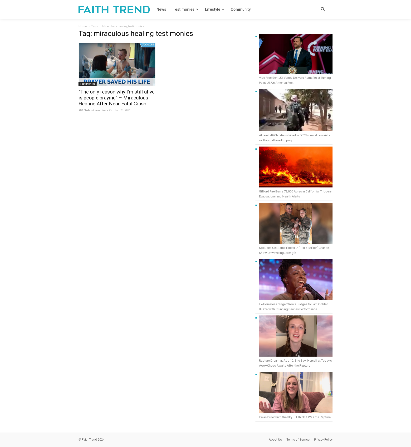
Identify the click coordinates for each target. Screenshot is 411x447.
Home (82, 26)
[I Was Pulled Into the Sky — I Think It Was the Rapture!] (296, 393)
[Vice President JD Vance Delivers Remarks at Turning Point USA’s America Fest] (296, 54)
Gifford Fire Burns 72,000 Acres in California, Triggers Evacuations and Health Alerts (295, 194)
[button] (323, 9)
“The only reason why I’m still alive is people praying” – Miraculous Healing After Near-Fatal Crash (116, 98)
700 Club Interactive (92, 110)
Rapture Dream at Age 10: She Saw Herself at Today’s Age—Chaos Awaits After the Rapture (295, 363)
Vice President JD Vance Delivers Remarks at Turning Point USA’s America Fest (295, 80)
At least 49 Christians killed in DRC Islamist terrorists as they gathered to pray (294, 137)
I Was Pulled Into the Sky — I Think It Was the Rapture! (295, 417)
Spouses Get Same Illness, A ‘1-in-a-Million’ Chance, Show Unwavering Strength (294, 250)
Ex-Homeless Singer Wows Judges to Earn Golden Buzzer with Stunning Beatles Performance (293, 306)
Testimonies (87, 83)
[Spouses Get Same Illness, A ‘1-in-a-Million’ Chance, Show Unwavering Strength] (296, 224)
